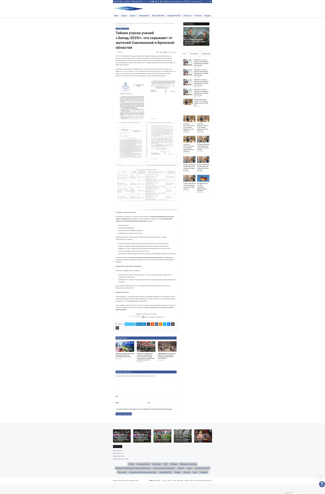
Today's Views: (117, 453)
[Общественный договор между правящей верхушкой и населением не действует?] (125, 346)
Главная (119, 23)
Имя (117, 396)
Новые (185, 53)
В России (156, 464)
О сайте (127, 1)
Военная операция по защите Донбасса (133, 468)
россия (187, 472)
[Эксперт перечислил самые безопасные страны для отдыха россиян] (203, 139)
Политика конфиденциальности (203, 480)
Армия (129, 23)
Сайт (148, 402)
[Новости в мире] (128, 9)
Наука (124, 16)
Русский (290, 492)
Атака (131, 464)
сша (195, 472)
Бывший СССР (173, 16)
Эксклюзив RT (165, 472)
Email (118, 402)
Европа (181, 468)
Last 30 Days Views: (118, 459)
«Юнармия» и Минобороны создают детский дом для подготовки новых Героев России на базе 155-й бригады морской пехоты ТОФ (145, 357)
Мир (116, 16)
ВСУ (165, 464)
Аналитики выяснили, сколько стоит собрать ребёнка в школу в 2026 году (188, 127)
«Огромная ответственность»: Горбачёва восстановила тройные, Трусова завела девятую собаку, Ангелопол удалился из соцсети (141, 436)
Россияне (122, 472)
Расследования (124, 28)
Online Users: (117, 450)
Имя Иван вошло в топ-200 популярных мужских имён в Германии (202, 187)
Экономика (144, 16)
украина (203, 472)
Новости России (202, 468)
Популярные (194, 53)
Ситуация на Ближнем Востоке (143, 472)
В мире (174, 464)
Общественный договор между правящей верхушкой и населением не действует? (125, 355)
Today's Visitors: (117, 456)
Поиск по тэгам (166, 480)
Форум (207, 16)
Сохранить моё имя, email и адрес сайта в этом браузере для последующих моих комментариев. (144, 409)
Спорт (133, 16)
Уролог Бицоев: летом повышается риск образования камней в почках (196, 42)
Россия (198, 16)
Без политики (158, 16)
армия (177, 472)
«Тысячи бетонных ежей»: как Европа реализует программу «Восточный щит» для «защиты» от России (182, 437)
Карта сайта (118, 1)
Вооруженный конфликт (164, 468)
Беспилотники (143, 464)
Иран (189, 468)
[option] (196, 36)
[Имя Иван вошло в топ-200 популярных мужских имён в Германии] (203, 178)
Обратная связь (137, 1)
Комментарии (206, 53)
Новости (187, 16)
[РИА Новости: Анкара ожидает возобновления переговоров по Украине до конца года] (188, 62)
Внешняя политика (188, 464)
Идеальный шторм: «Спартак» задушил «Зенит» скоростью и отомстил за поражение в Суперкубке (121, 437)
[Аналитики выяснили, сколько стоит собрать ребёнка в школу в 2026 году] (188, 102)
